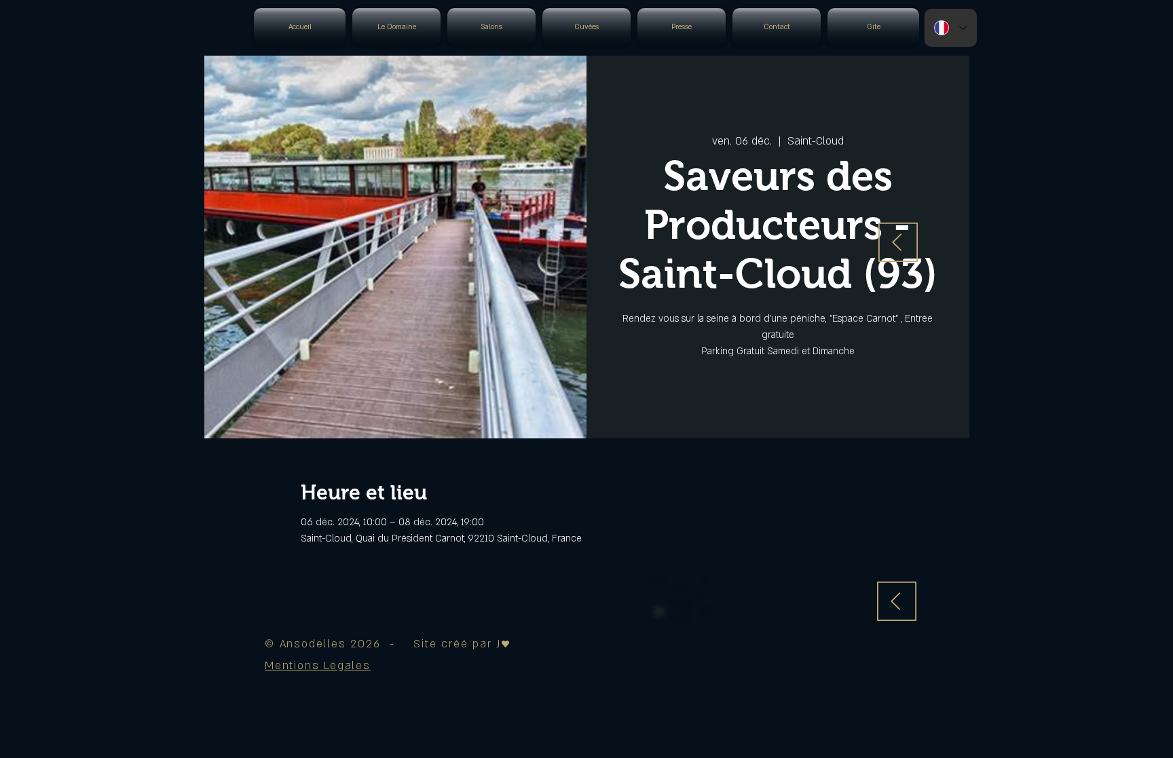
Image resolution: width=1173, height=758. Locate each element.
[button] (318, 665)
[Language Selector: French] (951, 28)
